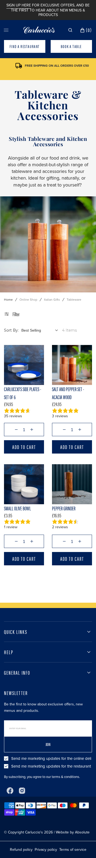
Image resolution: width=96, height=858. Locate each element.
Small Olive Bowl (17, 508)
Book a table (71, 46)
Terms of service (72, 849)
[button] (70, 30)
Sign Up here (18, 5)
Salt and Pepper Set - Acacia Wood (68, 393)
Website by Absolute (73, 832)
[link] (24, 365)
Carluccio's (34, 832)
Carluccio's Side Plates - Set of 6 (22, 393)
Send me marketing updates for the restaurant (51, 766)
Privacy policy (46, 849)
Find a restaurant (25, 46)
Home (8, 299)
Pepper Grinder (63, 508)
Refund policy (21, 849)
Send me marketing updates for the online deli (51, 758)
